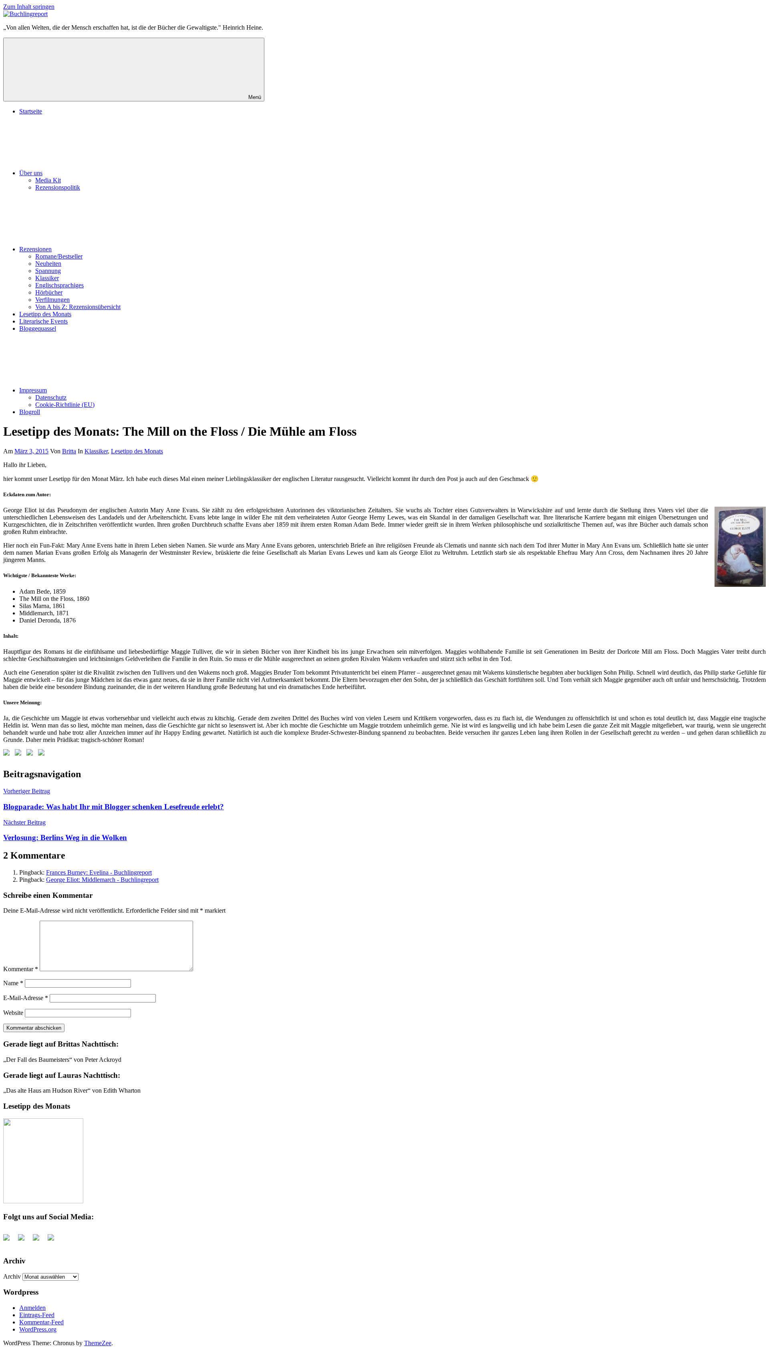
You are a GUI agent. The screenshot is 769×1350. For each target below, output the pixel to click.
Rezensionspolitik (57, 187)
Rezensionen (35, 249)
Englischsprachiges (59, 285)
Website (13, 1012)
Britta (69, 451)
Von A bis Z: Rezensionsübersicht (78, 306)
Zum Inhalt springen (28, 6)
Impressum (33, 390)
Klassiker (47, 278)
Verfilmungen (52, 299)
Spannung (48, 270)
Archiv (12, 1276)
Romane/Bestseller (59, 256)
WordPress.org (37, 1329)
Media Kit (48, 180)
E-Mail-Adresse (25, 997)
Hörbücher (48, 292)
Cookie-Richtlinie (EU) (65, 404)
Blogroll (29, 411)
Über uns (30, 173)
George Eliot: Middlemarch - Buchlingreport (102, 879)
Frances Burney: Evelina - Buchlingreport (99, 872)
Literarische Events (43, 321)
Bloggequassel (37, 328)
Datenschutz (50, 397)
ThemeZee (97, 1343)
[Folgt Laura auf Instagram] (43, 754)
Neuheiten (48, 263)
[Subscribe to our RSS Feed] (31, 754)
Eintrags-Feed (36, 1315)
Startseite (30, 111)
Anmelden (32, 1307)
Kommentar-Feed (41, 1322)
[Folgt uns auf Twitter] (19, 754)
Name (13, 983)
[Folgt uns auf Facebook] (8, 754)
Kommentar (20, 969)
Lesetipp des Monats (45, 314)
